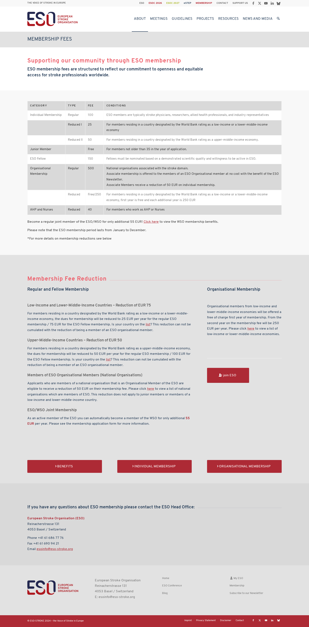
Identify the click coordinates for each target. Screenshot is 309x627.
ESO (141, 3)
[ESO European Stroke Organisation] (53, 19)
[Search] (278, 19)
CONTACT (222, 3)
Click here (151, 222)
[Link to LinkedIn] (272, 3)
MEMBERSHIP (204, 3)
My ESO (238, 578)
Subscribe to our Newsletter (246, 593)
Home (165, 578)
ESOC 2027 (172, 3)
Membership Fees (49, 39)
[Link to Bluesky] (278, 3)
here (150, 389)
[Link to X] (259, 3)
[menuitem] (142, 3)
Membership (237, 585)
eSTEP (187, 3)
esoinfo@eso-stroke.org (117, 597)
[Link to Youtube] (266, 3)
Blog (165, 593)
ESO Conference (172, 585)
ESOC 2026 (155, 3)
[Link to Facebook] (253, 3)
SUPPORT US (240, 3)
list (148, 324)
